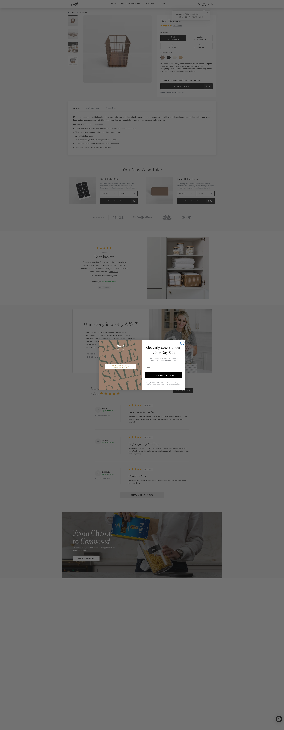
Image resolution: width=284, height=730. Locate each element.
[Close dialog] (182, 343)
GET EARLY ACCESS (163, 375)
